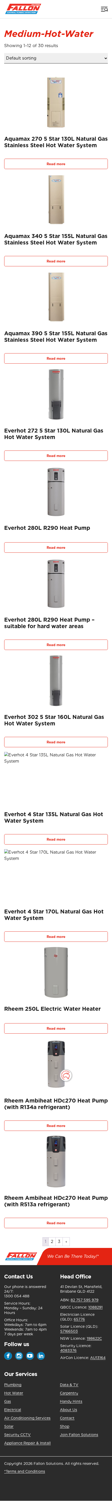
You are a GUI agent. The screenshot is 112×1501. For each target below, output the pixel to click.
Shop (64, 1426)
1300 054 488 (16, 1296)
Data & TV (69, 1385)
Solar (9, 1426)
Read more (56, 164)
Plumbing (12, 1385)
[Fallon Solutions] (23, 9)
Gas (7, 1401)
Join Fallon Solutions (79, 1435)
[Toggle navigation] (104, 9)
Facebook (8, 1356)
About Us (68, 1410)
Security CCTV (17, 1435)
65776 (79, 1319)
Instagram (19, 1356)
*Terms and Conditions (24, 1471)
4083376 (68, 1350)
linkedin (41, 1356)
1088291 (95, 1307)
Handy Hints (71, 1401)
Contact (67, 1418)
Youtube (30, 1356)
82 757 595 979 (84, 1300)
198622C (94, 1338)
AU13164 (97, 1358)
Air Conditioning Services (27, 1418)
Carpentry (69, 1393)
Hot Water (13, 1393)
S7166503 (69, 1331)
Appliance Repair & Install (27, 1443)
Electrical (12, 1410)
